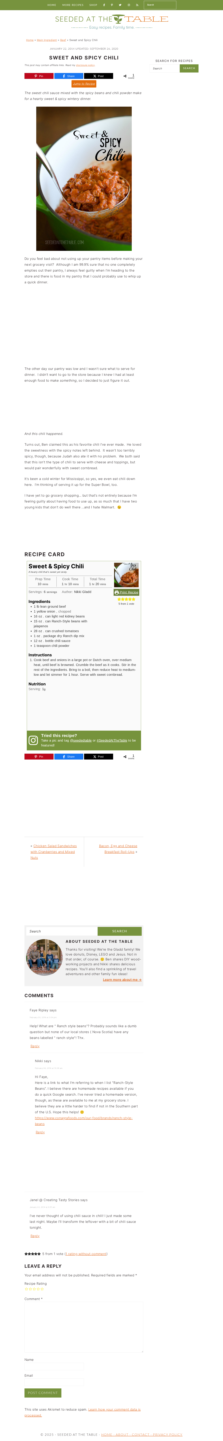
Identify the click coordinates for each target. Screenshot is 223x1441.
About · (124, 1434)
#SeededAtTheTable (112, 740)
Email (28, 1375)
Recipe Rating (35, 1284)
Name (29, 1360)
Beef (63, 40)
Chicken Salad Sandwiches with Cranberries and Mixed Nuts (54, 852)
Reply (35, 1046)
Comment (33, 1299)
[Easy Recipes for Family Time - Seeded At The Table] (111, 30)
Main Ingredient (47, 40)
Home (30, 40)
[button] (119, 599)
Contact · (142, 1434)
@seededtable (81, 740)
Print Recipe (128, 592)
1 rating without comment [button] (86, 1254)
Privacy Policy (168, 1434)
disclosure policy (85, 65)
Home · (108, 1434)
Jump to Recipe (84, 83)
